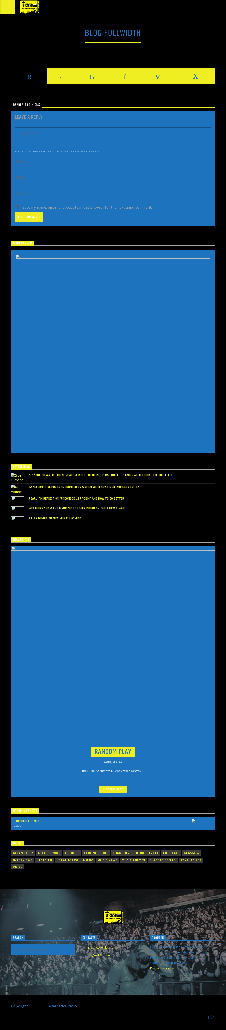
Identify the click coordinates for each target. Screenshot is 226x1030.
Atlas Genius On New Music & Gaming (55, 518)
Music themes (133, 860)
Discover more (161, 968)
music (88, 860)
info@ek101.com (98, 955)
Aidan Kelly (23, 853)
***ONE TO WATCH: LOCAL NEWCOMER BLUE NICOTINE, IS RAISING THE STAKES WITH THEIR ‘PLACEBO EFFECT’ (101, 475)
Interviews (22, 860)
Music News (107, 860)
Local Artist (68, 860)
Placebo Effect (163, 860)
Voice (18, 867)
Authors (72, 853)
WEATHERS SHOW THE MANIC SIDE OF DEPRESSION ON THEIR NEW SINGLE (77, 508)
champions (122, 853)
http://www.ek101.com (103, 947)
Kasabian (44, 860)
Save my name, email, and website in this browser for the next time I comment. (87, 207)
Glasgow (192, 853)
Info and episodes (113, 789)
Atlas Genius (49, 853)
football (171, 853)
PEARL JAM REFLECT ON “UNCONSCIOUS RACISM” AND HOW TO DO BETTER (76, 498)
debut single (147, 853)
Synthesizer (191, 860)
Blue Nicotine (96, 853)
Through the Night (28, 821)
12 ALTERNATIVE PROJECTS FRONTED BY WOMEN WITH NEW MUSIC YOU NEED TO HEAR (85, 487)
